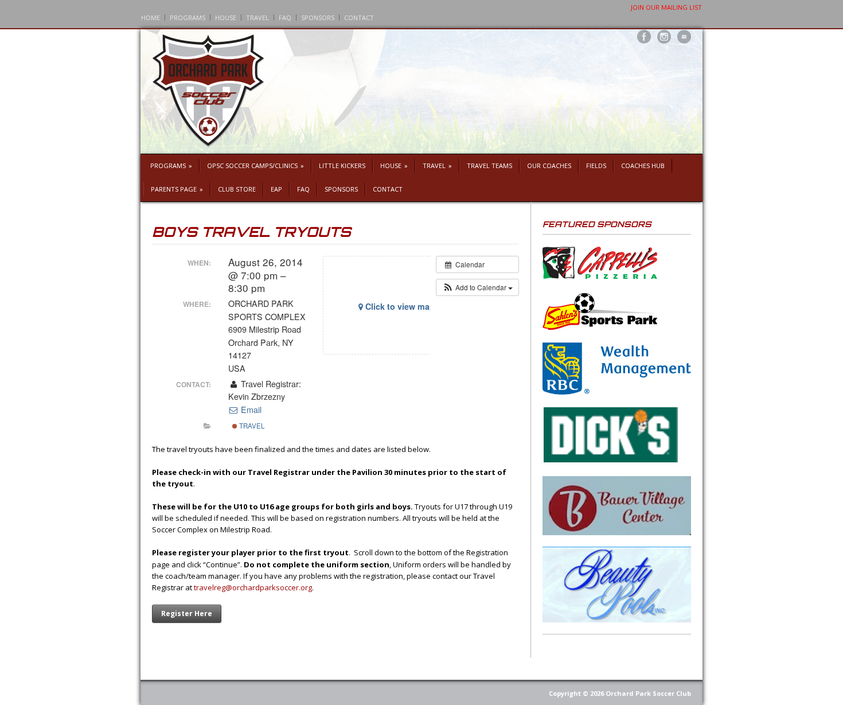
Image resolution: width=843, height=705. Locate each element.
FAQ (285, 17)
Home (150, 17)
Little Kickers (342, 165)
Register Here (186, 613)
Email (250, 409)
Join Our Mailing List (666, 7)
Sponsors (317, 17)
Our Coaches (549, 165)
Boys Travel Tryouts (251, 231)
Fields (596, 165)
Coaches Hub (643, 165)
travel (250, 425)
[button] (477, 287)
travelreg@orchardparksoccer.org (253, 587)
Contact (359, 17)
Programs (187, 17)
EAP (276, 189)
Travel (257, 17)
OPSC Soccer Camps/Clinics (255, 165)
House (225, 17)
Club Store (237, 189)
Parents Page (177, 189)
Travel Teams (489, 165)
